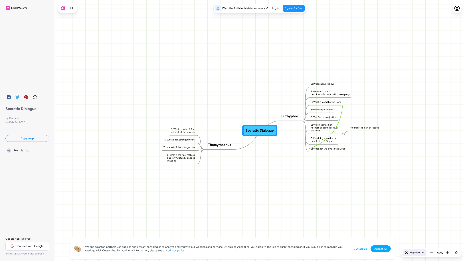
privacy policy (176, 250)
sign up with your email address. (26, 253)
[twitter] (17, 97)
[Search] (72, 8)
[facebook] (8, 97)
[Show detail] (456, 252)
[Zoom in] (447, 252)
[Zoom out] (431, 252)
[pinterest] (26, 97)
